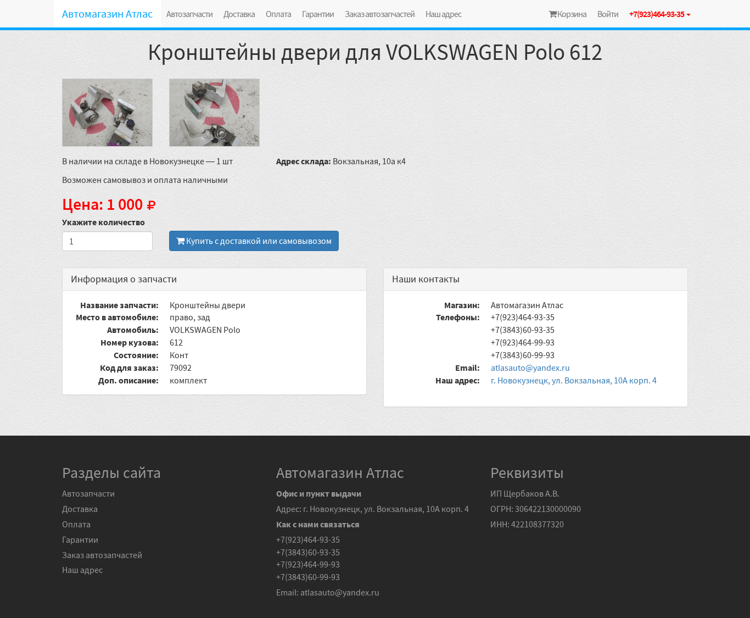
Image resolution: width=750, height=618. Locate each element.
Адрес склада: (303, 160)
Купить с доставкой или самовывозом (258, 240)
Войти (607, 13)
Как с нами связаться (318, 524)
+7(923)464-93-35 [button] (657, 13)
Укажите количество (103, 221)
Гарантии (318, 13)
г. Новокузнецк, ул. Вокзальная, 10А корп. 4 (574, 380)
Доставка (239, 13)
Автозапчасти (189, 13)
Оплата (278, 13)
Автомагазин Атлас (107, 13)
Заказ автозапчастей (380, 13)
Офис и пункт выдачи (318, 493)
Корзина (571, 13)
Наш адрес (443, 13)
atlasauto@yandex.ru (530, 367)
